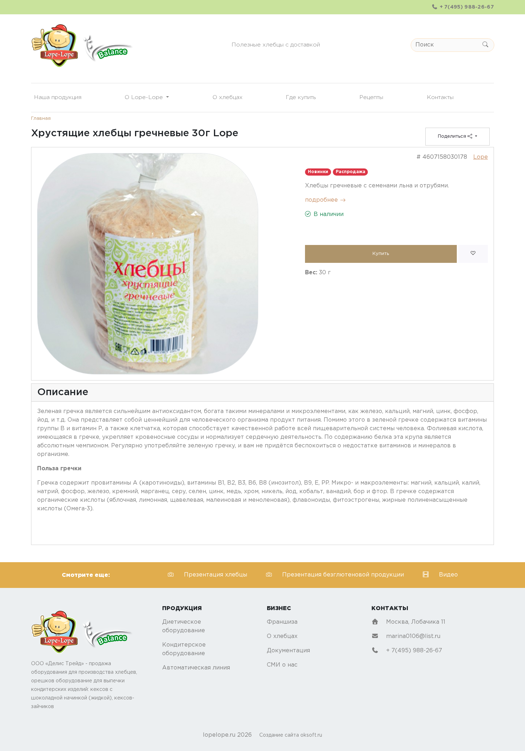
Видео (448, 575)
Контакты (440, 97)
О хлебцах (227, 97)
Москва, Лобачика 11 (414, 622)
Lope (480, 157)
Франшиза (282, 622)
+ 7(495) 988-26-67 (466, 7)
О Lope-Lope (145, 97)
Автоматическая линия (196, 668)
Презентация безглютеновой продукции (344, 575)
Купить (380, 254)
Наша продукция (57, 97)
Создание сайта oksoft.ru (290, 735)
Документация (288, 650)
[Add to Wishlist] (473, 253)
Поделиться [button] (453, 136)
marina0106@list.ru (412, 636)
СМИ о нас (282, 665)
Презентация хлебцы (216, 575)
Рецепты (371, 97)
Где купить (301, 97)
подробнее (321, 200)
